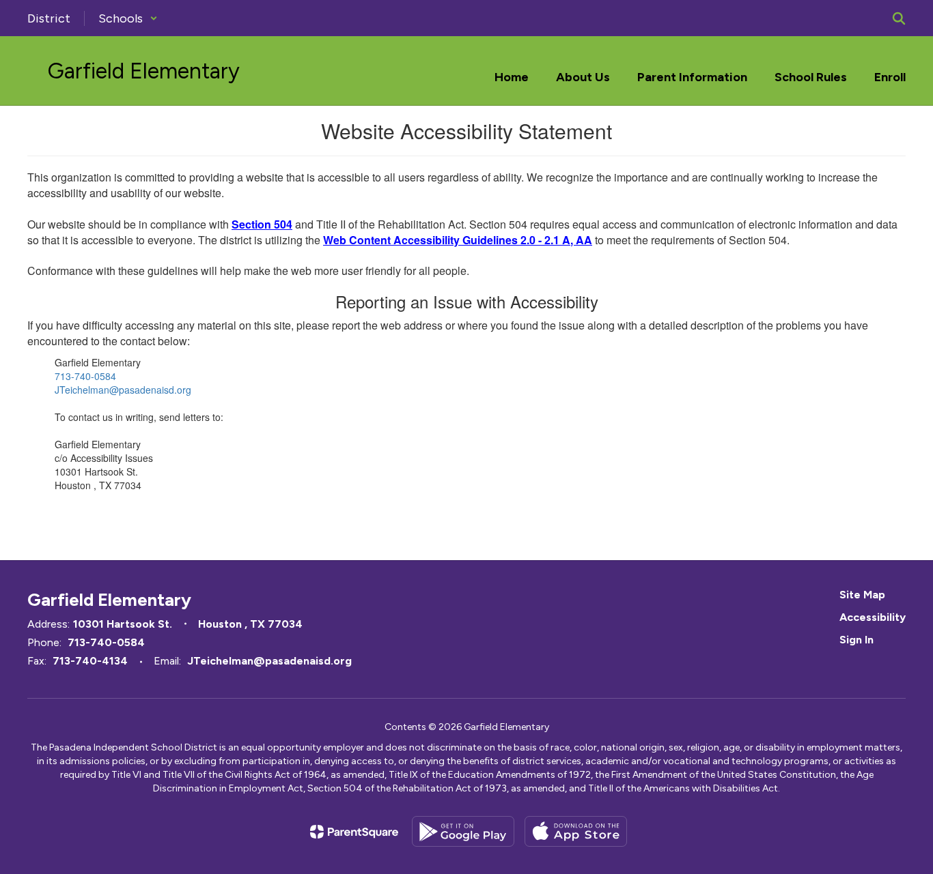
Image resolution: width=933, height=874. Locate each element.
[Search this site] (899, 18)
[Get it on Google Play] (463, 831)
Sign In (856, 639)
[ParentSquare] (354, 831)
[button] (128, 18)
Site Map (862, 594)
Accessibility (872, 617)
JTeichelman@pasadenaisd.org (123, 389)
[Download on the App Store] (576, 831)
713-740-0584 (85, 376)
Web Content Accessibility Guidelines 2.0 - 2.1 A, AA (457, 240)
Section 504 (262, 224)
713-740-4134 (90, 660)
